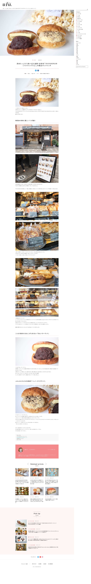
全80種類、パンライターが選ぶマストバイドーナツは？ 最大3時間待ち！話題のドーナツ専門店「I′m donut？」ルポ (21, 501)
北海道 (77, 57)
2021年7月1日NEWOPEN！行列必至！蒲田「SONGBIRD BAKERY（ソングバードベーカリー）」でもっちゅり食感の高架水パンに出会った (22, 482)
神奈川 (77, 45)
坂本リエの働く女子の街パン (45, 73)
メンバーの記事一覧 (51, 449)
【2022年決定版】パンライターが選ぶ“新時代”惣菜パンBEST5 (51, 500)
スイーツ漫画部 (79, 38)
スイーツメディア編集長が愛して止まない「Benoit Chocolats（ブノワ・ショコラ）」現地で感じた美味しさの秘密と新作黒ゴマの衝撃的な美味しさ (43, 540)
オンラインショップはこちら (81, 66)
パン (38, 73)
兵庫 (77, 48)
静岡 (77, 56)
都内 (25, 73)
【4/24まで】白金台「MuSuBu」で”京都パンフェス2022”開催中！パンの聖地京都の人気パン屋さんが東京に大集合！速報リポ (51, 482)
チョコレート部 (79, 35)
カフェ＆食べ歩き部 (80, 29)
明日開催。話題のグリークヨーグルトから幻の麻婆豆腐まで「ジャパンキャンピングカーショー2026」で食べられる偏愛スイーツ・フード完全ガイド (43, 532)
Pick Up (77, 64)
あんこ (28, 73)
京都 (77, 63)
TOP (3, 8)
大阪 (77, 53)
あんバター (33, 73)
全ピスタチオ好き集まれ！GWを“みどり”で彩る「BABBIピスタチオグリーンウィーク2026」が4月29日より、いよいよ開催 (42, 524)
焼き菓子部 (79, 18)
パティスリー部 (79, 27)
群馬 (77, 52)
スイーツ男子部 (79, 21)
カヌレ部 (78, 26)
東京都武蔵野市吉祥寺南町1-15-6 (22, 437)
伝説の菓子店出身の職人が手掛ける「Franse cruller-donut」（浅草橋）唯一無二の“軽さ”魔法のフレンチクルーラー (43, 548)
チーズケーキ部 (79, 24)
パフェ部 (78, 32)
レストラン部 (79, 13)
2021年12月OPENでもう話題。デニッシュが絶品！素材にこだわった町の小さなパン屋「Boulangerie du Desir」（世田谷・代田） (37, 482)
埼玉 (77, 49)
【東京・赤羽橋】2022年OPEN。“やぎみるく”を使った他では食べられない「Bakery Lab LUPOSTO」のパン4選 (36, 500)
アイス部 (78, 15)
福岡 (77, 60)
